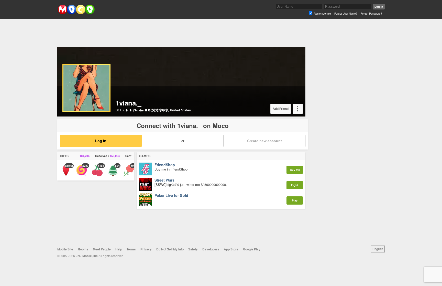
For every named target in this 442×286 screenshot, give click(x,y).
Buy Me (295, 169)
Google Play (251, 249)
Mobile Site (65, 249)
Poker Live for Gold (171, 195)
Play (294, 200)
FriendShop (164, 165)
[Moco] (76, 13)
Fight (294, 185)
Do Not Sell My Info (170, 249)
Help (118, 249)
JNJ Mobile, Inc (87, 255)
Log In (378, 6)
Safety (193, 249)
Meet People (102, 249)
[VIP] (67, 67)
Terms (131, 249)
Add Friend (281, 109)
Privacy (146, 249)
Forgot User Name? (345, 13)
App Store (231, 249)
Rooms (83, 249)
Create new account (264, 141)
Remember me (322, 13)
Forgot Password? (371, 13)
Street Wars (164, 180)
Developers (210, 249)
